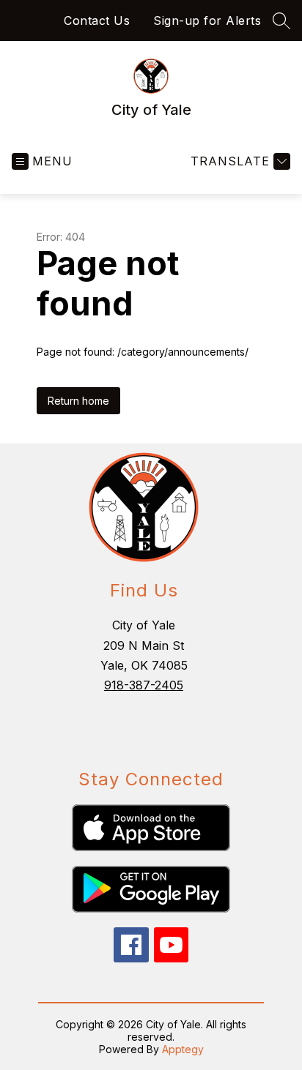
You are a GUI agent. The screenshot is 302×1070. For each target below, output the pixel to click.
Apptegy (183, 1049)
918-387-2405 (143, 685)
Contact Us (97, 20)
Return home (78, 400)
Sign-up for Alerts (207, 20)
